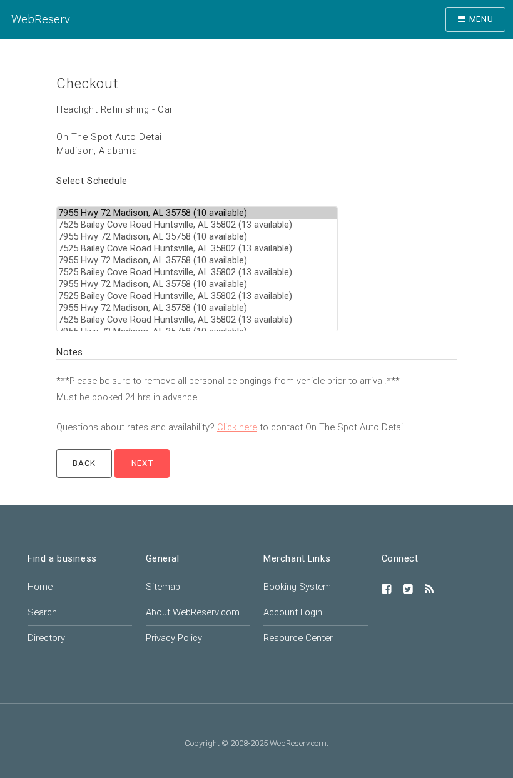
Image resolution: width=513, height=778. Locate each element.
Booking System (297, 586)
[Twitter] (408, 589)
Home (40, 586)
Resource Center (298, 638)
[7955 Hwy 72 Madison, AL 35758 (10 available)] (197, 213)
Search (42, 612)
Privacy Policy (174, 638)
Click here (237, 427)
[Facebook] (387, 589)
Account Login (292, 612)
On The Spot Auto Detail (110, 137)
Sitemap (163, 586)
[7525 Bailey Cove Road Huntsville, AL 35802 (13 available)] (197, 225)
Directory (46, 638)
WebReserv (40, 19)
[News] (429, 589)
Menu (481, 19)
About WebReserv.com (193, 612)
